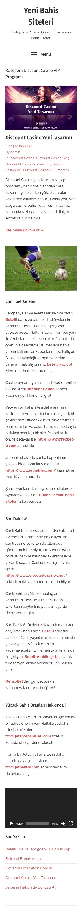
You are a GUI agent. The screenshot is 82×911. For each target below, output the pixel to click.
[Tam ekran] (70, 823)
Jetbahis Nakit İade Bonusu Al (30, 887)
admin (15, 152)
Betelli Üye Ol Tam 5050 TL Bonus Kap (37, 849)
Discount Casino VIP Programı (46, 170)
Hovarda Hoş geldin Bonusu (29, 868)
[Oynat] (11, 823)
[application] (41, 808)
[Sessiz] (63, 823)
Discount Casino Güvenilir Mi (27, 164)
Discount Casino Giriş (52, 158)
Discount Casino (22, 158)
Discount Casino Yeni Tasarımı (38, 137)
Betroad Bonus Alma (23, 859)
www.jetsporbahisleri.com (28, 736)
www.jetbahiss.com (22, 767)
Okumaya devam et (22, 230)
